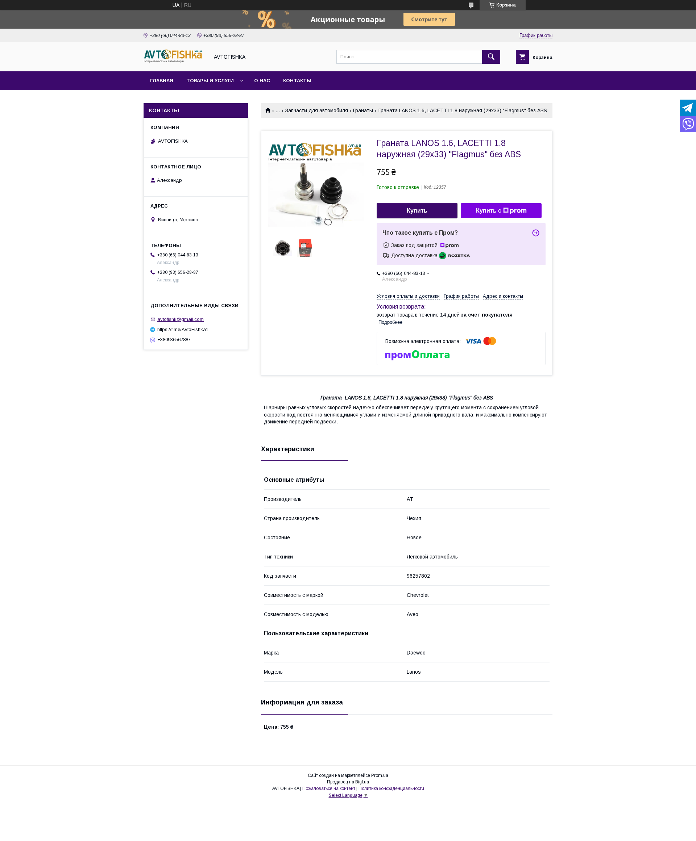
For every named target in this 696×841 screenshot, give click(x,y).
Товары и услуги (210, 80)
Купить (417, 211)
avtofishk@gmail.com (180, 319)
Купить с (488, 211)
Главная (161, 80)
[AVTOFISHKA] (174, 62)
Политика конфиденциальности (391, 788)
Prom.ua (379, 775)
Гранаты (363, 110)
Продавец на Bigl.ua (348, 781)
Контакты (297, 80)
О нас (262, 80)
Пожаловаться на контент (328, 788)
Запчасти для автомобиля (316, 110)
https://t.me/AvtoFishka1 (182, 329)
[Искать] (491, 57)
